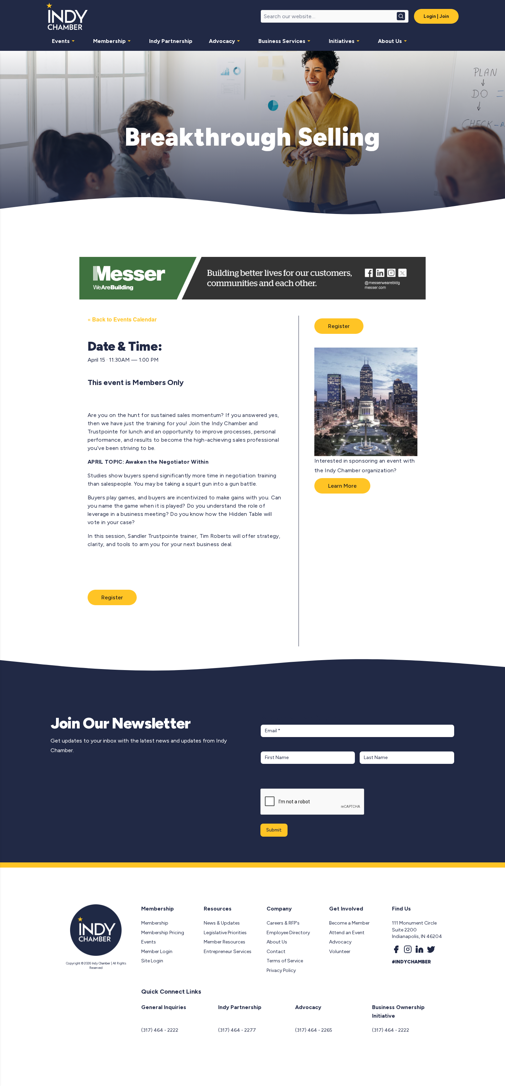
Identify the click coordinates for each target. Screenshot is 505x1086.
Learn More (342, 486)
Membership (109, 41)
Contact (276, 951)
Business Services (281, 41)
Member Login (156, 951)
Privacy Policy (281, 970)
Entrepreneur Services (227, 951)
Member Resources (224, 942)
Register (112, 597)
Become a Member (349, 923)
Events (61, 41)
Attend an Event (346, 933)
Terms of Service (285, 961)
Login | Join (436, 16)
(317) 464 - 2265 (313, 1030)
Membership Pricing (162, 933)
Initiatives (342, 41)
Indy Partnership (170, 41)
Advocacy (222, 41)
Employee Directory (288, 933)
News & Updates (222, 923)
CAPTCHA (273, 781)
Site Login (152, 961)
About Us (390, 41)
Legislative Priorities (225, 933)
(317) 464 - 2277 (237, 1030)
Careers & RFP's (283, 923)
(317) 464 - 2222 (159, 1030)
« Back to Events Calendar (122, 319)
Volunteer (339, 951)
